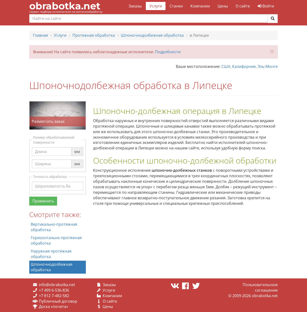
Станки (176, 6)
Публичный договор (58, 301)
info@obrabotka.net (57, 284)
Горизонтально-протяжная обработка (56, 240)
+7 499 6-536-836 (54, 290)
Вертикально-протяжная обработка (54, 227)
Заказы (135, 6)
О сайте (243, 6)
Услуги (155, 6)
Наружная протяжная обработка (51, 253)
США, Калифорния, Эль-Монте (249, 66)
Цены (223, 6)
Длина (41, 147)
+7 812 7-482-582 (54, 295)
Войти (267, 6)
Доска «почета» (53, 306)
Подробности (168, 51)
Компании (200, 6)
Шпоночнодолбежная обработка (51, 267)
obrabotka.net (64, 6)
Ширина (43, 159)
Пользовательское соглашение (260, 287)
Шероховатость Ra (53, 181)
